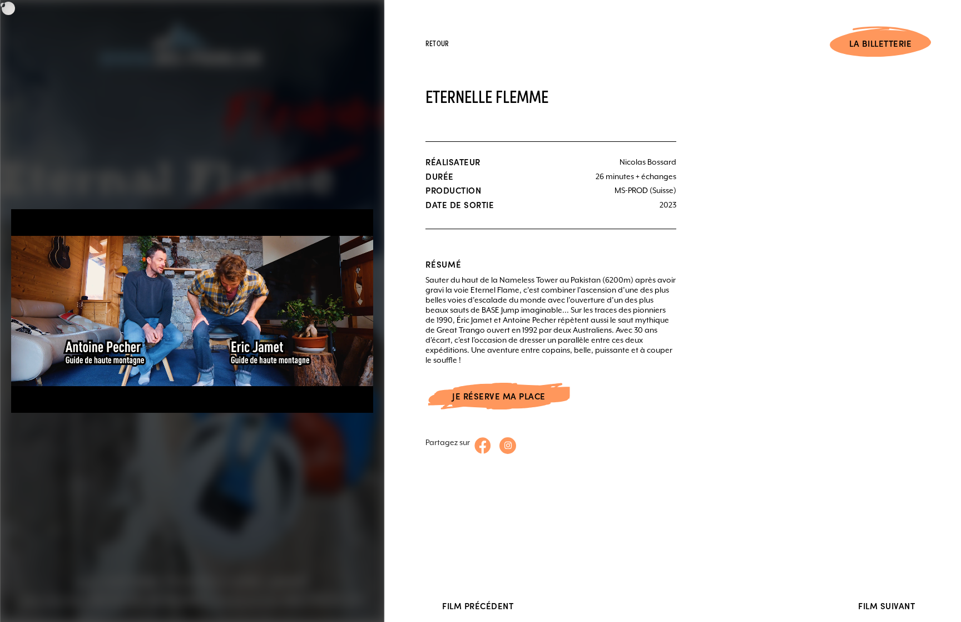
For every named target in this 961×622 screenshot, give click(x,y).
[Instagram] (507, 445)
